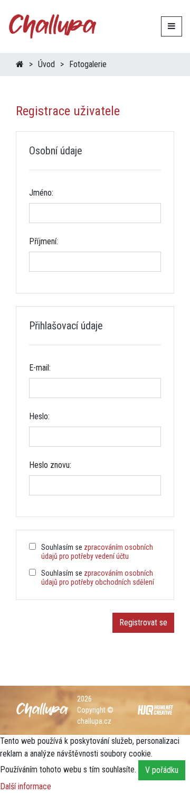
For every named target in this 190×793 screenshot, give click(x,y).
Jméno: (41, 193)
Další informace (25, 786)
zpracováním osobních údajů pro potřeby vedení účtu (97, 551)
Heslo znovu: (50, 465)
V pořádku (161, 770)
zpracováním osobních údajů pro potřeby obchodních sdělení (97, 577)
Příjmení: (43, 241)
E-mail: (40, 368)
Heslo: (39, 416)
